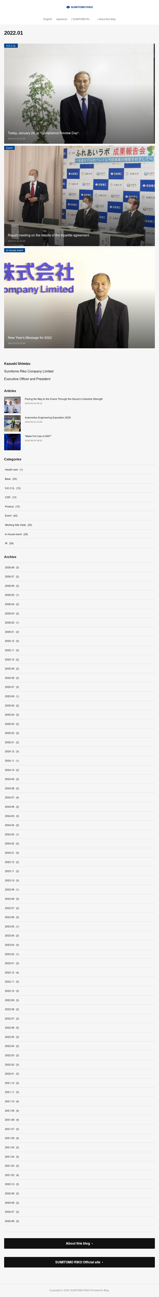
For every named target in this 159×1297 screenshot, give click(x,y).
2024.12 (12, 751)
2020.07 (12, 1211)
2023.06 (12, 917)
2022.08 (12, 1009)
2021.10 (12, 1101)
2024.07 (12, 797)
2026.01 (12, 631)
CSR (11, 497)
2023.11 (12, 871)
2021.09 (12, 1110)
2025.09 (12, 668)
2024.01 (12, 852)
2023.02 (12, 954)
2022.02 (12, 1064)
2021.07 (12, 1129)
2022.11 (12, 981)
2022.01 (12, 1073)
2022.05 (12, 1037)
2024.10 (12, 770)
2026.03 (12, 613)
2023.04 (12, 935)
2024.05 (12, 816)
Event (9, 147)
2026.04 (12, 604)
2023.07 (12, 908)
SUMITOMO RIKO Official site (77, 1262)
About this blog (78, 1243)
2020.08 (12, 1202)
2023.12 (12, 862)
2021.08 (12, 1119)
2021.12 (12, 1083)
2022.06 (12, 1027)
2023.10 (12, 880)
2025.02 (12, 733)
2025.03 (12, 724)
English (47, 19)
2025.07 (12, 687)
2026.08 (12, 567)
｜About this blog (106, 19)
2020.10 (12, 1184)
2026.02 (12, 622)
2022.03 (12, 1055)
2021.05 (12, 1147)
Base (11, 478)
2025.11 (12, 650)
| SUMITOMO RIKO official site (82, 19)
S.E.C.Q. (11, 45)
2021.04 (12, 1156)
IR (9, 543)
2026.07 (12, 576)
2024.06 (12, 806)
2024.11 (12, 760)
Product (12, 506)
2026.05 (12, 594)
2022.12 (12, 972)
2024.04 (12, 825)
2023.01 (12, 963)
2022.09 (12, 1000)
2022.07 (12, 1018)
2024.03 (12, 834)
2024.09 (12, 779)
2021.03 (12, 1165)
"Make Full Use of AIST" (38, 436)
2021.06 (12, 1138)
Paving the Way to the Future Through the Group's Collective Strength (64, 399)
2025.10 (12, 659)
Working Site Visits (18, 524)
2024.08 (12, 788)
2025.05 (12, 705)
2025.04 (12, 714)
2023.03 (12, 944)
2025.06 (12, 696)
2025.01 (12, 742)
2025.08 (12, 677)
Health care (14, 469)
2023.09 (12, 889)
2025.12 (12, 641)
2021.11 (12, 1092)
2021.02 (12, 1175)
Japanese (61, 19)
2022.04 (12, 1046)
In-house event (14, 250)
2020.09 (12, 1193)
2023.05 (12, 926)
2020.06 (12, 1221)
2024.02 (12, 843)
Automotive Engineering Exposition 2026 (48, 417)
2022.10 (12, 990)
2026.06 (12, 585)
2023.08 (12, 898)
